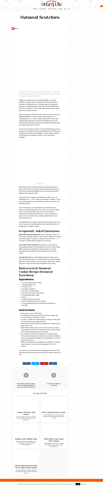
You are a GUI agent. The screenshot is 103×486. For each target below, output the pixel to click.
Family (60, 9)
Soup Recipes (42, 9)
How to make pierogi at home (53, 412)
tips (20, 96)
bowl (30, 199)
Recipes (35, 9)
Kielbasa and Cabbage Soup (26, 439)
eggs (26, 297)
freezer (57, 238)
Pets (65, 9)
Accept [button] (77, 484)
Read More (83, 484)
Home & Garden (52, 9)
